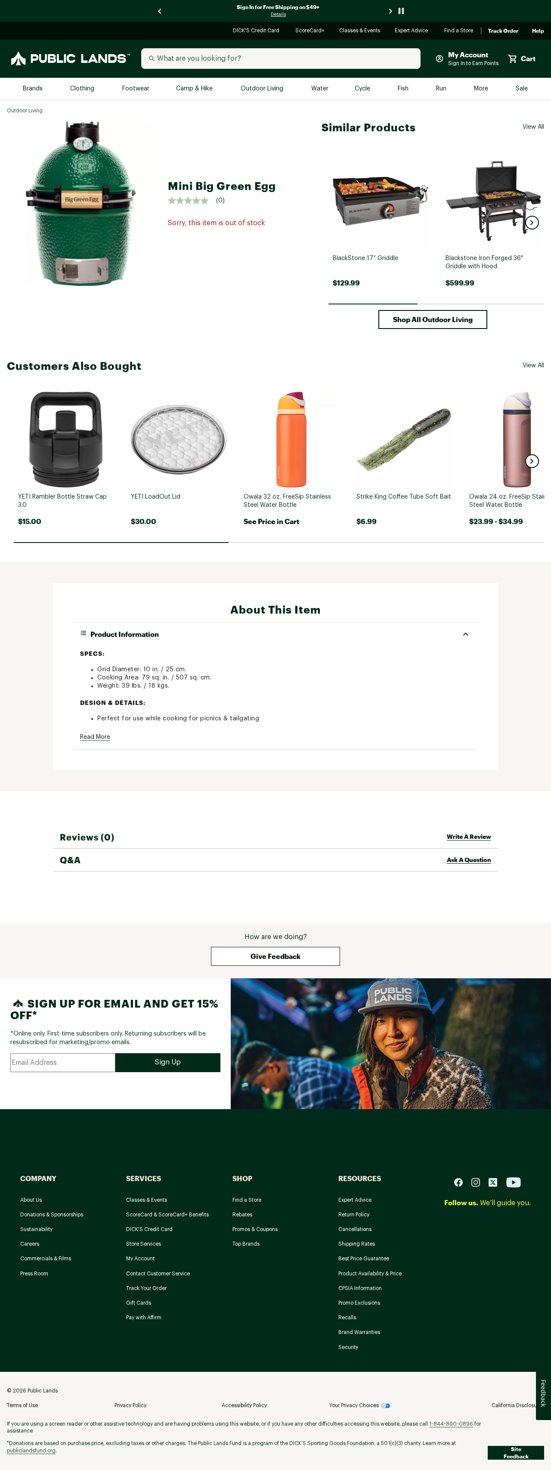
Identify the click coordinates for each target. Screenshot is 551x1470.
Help (538, 31)
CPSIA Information (360, 1288)
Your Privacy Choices (354, 1405)
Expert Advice (412, 31)
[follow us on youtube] (513, 1182)
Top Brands (246, 1244)
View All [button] (533, 127)
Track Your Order (146, 1288)
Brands (33, 89)
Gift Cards (138, 1303)
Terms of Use (22, 1405)
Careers (29, 1244)
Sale (522, 89)
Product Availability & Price (370, 1273)
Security (348, 1347)
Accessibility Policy (244, 1405)
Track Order (503, 31)
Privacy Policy (130, 1405)
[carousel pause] (401, 11)
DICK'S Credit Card (257, 31)
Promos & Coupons (255, 1229)
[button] (532, 222)
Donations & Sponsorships (51, 1214)
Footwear (136, 89)
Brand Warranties (359, 1332)
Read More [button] (95, 737)
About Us (31, 1200)
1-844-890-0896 (451, 1424)
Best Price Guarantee (363, 1258)
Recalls (347, 1317)
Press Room (34, 1273)
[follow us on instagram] (479, 1182)
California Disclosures (518, 1405)
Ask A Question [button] (469, 859)
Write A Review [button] (469, 836)
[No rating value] (192, 201)
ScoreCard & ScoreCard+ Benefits (167, 1214)
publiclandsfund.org (31, 1450)
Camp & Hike (195, 89)
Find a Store (459, 31)
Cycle (363, 89)
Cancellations (354, 1229)
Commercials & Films (45, 1258)
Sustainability (36, 1229)
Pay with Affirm (143, 1317)
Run (442, 89)
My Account (140, 1258)
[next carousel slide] (391, 11)
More (481, 89)
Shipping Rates (356, 1244)
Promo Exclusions (359, 1303)
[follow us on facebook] (462, 1182)
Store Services (143, 1244)
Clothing (83, 89)
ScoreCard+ (310, 31)
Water (319, 89)
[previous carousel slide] (160, 11)
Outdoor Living (263, 89)
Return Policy (353, 1214)
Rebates (242, 1214)
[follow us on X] (496, 1182)
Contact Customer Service (158, 1273)
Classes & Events (360, 31)
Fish (404, 89)
